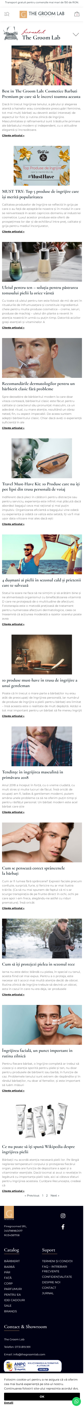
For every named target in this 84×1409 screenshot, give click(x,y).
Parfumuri (13, 1289)
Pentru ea (12, 1294)
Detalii (8, 1402)
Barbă (9, 1267)
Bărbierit (12, 1261)
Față (8, 1278)
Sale (7, 1305)
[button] (75, 14)
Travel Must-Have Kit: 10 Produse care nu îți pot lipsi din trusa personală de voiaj (41, 486)
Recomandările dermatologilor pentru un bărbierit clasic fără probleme (38, 386)
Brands (10, 1311)
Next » (55, 1195)
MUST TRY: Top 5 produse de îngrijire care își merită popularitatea (40, 194)
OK (42, 1396)
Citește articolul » (13, 135)
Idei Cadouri (14, 1300)
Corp (8, 1283)
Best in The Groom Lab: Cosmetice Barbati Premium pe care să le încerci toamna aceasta (41, 93)
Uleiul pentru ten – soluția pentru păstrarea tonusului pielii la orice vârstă (40, 290)
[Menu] (6, 14)
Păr (7, 1272)
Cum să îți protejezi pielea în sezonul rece (38, 964)
